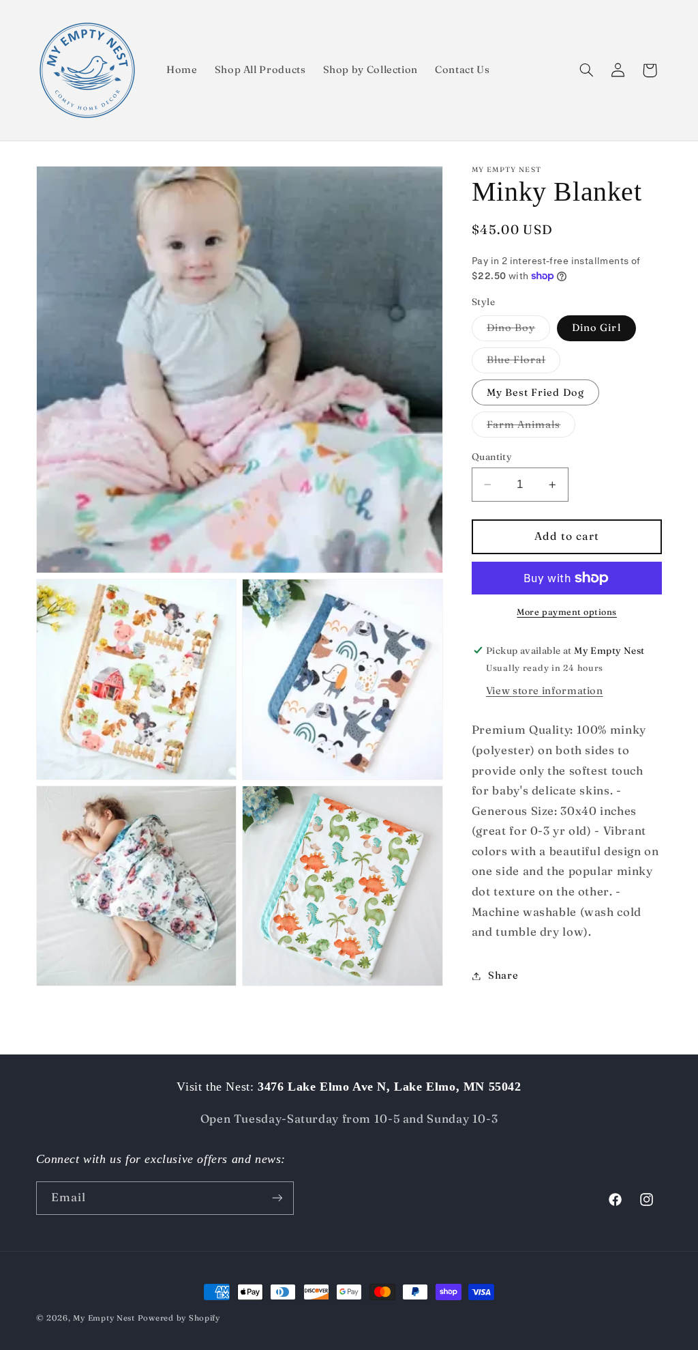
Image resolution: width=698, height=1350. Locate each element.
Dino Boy (518, 331)
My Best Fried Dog (535, 392)
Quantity (492, 456)
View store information (544, 691)
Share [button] (503, 975)
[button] (586, 70)
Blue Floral (524, 363)
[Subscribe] (276, 1198)
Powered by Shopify (179, 1318)
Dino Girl (596, 327)
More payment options (567, 612)
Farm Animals (531, 427)
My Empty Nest (104, 1318)
